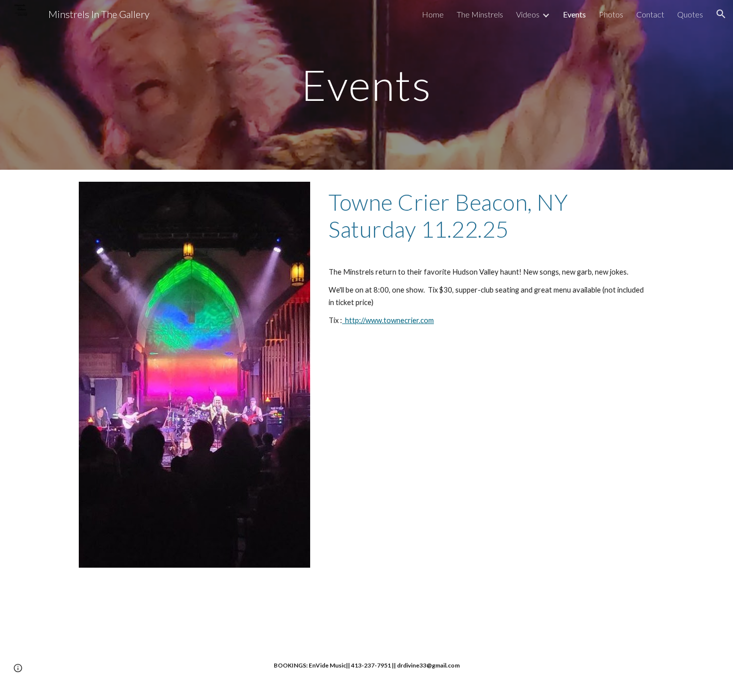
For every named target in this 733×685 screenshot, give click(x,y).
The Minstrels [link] (480, 14)
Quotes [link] (690, 14)
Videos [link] (528, 14)
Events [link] (574, 14)
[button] (721, 14)
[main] (366, 84)
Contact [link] (650, 14)
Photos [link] (611, 14)
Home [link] (433, 14)
